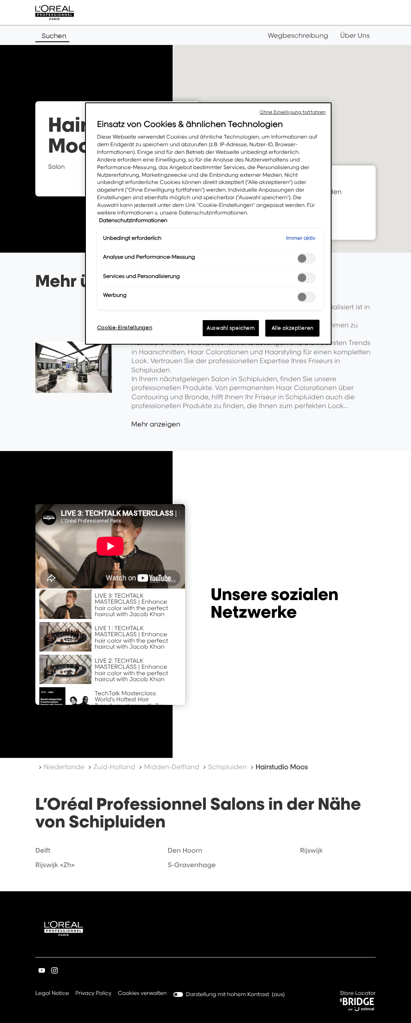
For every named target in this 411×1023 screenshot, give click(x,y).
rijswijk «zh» (55, 865)
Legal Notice (52, 994)
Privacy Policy (93, 994)
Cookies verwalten (142, 993)
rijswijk (311, 850)
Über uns (355, 35)
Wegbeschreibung (298, 35)
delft (43, 850)
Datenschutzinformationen (133, 220)
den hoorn (185, 850)
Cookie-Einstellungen (124, 328)
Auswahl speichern (231, 328)
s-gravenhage (192, 865)
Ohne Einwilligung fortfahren (293, 112)
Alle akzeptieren (292, 328)
